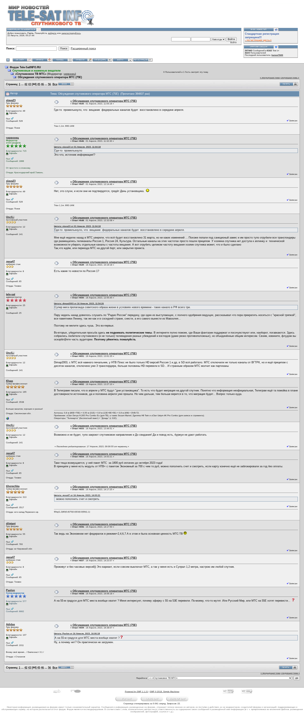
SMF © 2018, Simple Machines (164, 691)
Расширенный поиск (83, 48)
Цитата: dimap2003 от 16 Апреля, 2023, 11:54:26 (79, 303)
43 (29, 84)
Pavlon (10, 590)
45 (38, 84)
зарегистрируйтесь (71, 33)
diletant (11, 523)
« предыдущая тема (270, 77)
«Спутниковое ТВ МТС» (30, 73)
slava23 (11, 100)
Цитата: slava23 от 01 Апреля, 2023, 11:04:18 (77, 147)
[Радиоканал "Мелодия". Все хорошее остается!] (7, 419)
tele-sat (10, 294)
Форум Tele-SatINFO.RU (25, 67)
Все (55, 84)
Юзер (9, 381)
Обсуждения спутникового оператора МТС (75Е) (50, 77)
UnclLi (10, 217)
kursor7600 (277, 55)
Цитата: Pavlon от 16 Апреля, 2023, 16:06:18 (77, 633)
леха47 (10, 261)
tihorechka (12, 486)
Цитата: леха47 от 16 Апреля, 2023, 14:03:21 (77, 495)
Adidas (10, 624)
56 (49, 84)
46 (42, 84)
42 (25, 84)
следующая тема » (289, 77)
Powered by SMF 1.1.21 (136, 691)
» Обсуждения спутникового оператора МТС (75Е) (103, 100)
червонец (69, 73)
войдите (52, 33)
